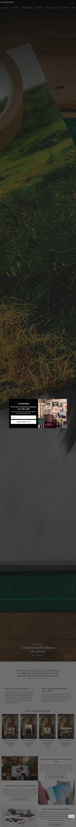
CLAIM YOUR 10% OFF (23, 422)
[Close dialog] (65, 400)
